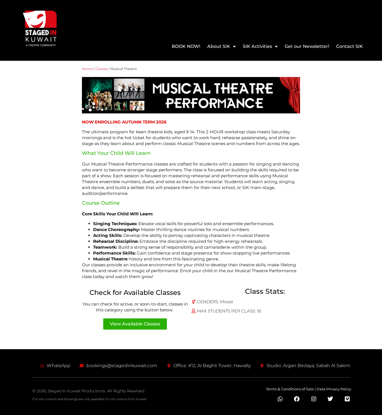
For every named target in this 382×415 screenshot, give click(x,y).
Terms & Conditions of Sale (290, 389)
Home (87, 69)
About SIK (218, 46)
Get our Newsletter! (307, 46)
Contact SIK (349, 46)
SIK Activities (257, 46)
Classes (101, 69)
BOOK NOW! (186, 46)
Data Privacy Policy (334, 389)
